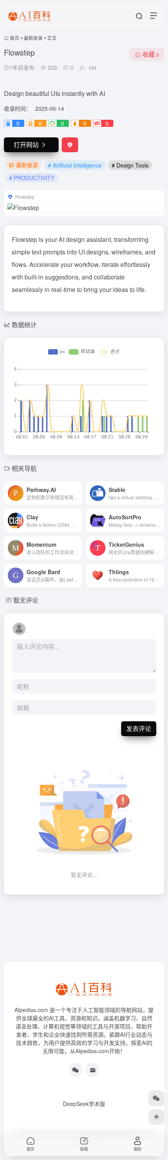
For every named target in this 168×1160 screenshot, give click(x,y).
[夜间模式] (156, 1117)
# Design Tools (130, 165)
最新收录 (33, 37)
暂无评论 (25, 600)
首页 (14, 37)
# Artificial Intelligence (75, 165)
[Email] (93, 1070)
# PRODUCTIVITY (31, 178)
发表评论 (138, 728)
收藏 (150, 54)
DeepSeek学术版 (84, 1104)
